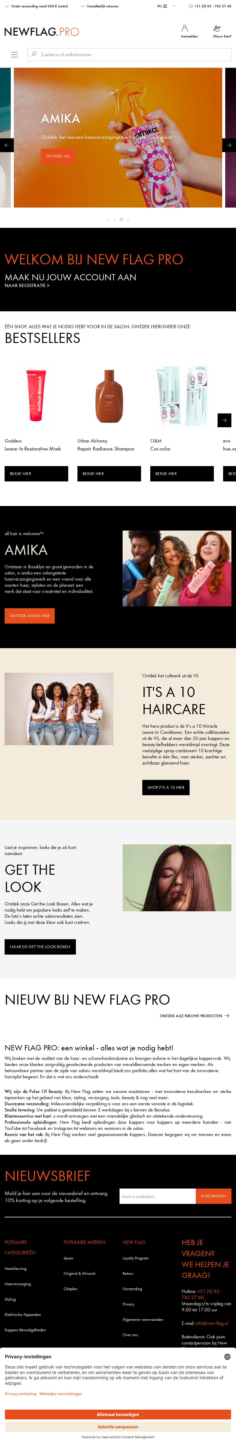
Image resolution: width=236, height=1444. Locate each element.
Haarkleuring (15, 1268)
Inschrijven (213, 1196)
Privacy (128, 1304)
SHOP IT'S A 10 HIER (166, 787)
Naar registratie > (27, 285)
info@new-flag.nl (212, 1323)
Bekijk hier (20, 473)
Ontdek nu (58, 156)
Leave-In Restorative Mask (33, 449)
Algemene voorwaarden (143, 1319)
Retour (128, 1273)
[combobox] (167, 6)
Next (229, 145)
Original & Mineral (79, 1273)
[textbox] (167, 6)
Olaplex (70, 1288)
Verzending (132, 1288)
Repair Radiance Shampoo (105, 449)
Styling (10, 1299)
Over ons (130, 1334)
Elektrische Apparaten (23, 1314)
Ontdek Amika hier (29, 615)
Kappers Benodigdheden (25, 1330)
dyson (68, 1258)
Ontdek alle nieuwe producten (191, 1016)
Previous (7, 145)
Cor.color (160, 449)
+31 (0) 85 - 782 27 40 (212, 6)
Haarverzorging (18, 1283)
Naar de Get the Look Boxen (40, 946)
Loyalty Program (136, 1258)
